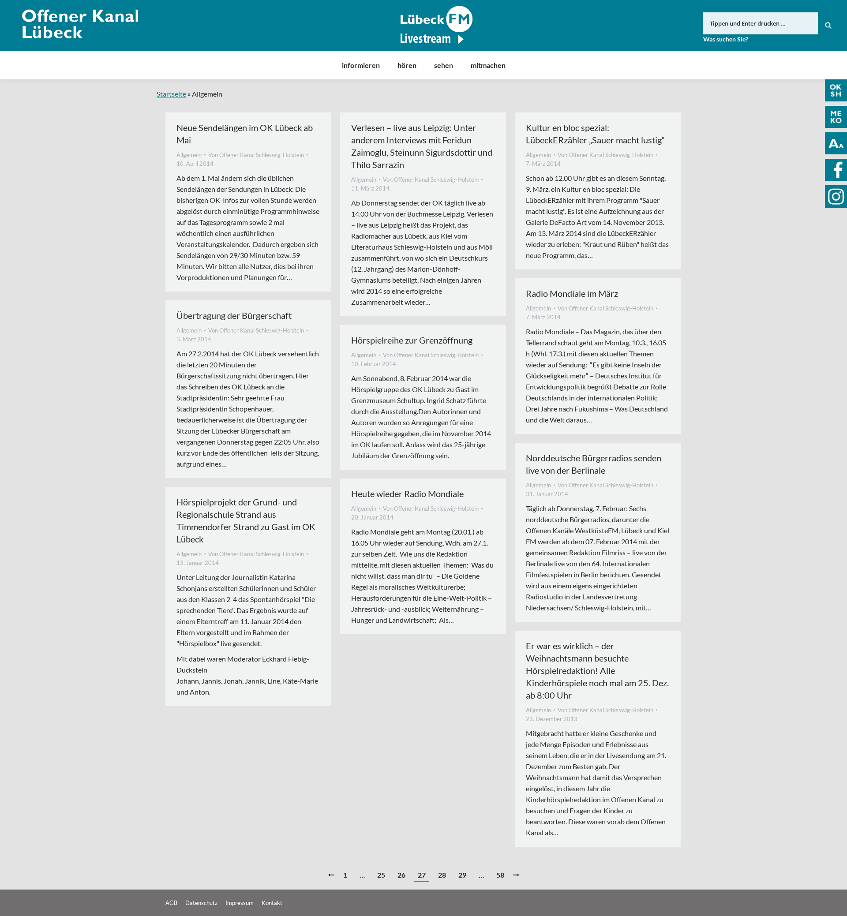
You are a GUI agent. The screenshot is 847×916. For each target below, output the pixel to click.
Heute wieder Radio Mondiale (407, 493)
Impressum (239, 902)
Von (256, 154)
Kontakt (272, 902)
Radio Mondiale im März (572, 293)
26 (401, 875)
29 (462, 875)
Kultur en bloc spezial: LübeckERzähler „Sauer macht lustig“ (595, 133)
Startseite (171, 94)
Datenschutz (201, 902)
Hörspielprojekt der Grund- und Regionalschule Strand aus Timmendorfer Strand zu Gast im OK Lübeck (245, 520)
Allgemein (189, 154)
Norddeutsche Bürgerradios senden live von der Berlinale (593, 463)
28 (442, 875)
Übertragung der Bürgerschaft (234, 315)
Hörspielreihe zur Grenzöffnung (411, 340)
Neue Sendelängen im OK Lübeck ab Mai (244, 133)
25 (381, 875)
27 (422, 875)
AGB (171, 902)
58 (500, 875)
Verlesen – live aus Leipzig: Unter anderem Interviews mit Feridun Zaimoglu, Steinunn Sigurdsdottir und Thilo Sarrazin (421, 146)
